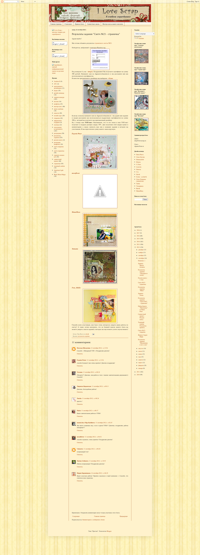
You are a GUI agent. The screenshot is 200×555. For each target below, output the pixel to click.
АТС (55, 84)
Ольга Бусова (140, 157)
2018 (138, 230)
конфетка (57, 104)
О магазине (68, 24)
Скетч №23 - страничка (142, 283)
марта (140, 363)
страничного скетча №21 (103, 43)
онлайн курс (58, 116)
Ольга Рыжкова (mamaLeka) (141, 180)
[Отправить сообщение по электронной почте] (93, 334)
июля (140, 351)
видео (56, 90)
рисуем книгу (58, 140)
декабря (141, 250)
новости (56, 113)
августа (140, 348)
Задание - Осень (141, 294)
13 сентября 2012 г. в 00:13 (100, 386)
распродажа (57, 133)
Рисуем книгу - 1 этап (143, 279)
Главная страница (55, 24)
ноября (140, 252)
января (140, 368)
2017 (138, 233)
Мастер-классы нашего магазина (112, 24)
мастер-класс (58, 106)
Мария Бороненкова (84, 473)
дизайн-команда (59, 93)
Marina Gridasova (82, 461)
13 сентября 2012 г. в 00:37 (89, 410)
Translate (141, 38)
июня (140, 354)
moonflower (76, 173)
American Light (58, 170)
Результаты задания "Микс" (141, 289)
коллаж (56, 101)
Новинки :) (141, 261)
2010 (138, 375)
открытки (57, 118)
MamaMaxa (76, 212)
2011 (138, 372)
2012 (138, 247)
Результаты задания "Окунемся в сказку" (143, 272)
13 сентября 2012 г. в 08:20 (92, 449)
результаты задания (83, 336)
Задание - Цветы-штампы (141, 265)
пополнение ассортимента (58, 128)
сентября (141, 258)
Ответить (80, 354)
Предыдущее (124, 516)
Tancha (79, 398)
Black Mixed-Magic (60, 174)
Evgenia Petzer (77, 133)
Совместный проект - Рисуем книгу (142, 316)
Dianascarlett (140, 159)
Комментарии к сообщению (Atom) (93, 520)
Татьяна (75, 249)
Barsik (138, 188)
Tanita (138, 184)
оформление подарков (58, 121)
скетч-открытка (59, 147)
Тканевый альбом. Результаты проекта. (142, 324)
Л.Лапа (138, 164)
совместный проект (57, 160)
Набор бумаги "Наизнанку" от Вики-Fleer (143, 308)
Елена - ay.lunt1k (141, 177)
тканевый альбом (59, 166)
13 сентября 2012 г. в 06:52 (93, 437)
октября (141, 255)
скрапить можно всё (59, 156)
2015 (138, 239)
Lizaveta (138, 167)
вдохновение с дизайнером (58, 87)
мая (139, 357)
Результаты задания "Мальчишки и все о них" (143, 342)
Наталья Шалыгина (83, 348)
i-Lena (110, 78)
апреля (140, 360)
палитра (56, 125)
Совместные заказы (93, 24)
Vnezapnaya (139, 186)
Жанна (138, 162)
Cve (137, 172)
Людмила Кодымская (84, 386)
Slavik (138, 174)
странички (57, 164)
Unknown (80, 449)
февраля (141, 365)
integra (90, 71)
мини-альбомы (58, 109)
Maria (79, 410)
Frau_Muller (76, 288)
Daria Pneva (139, 154)
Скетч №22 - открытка (142, 331)
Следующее (76, 516)
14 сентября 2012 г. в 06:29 (99, 473)
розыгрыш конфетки (57, 143)
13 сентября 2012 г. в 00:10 (91, 372)
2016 (138, 236)
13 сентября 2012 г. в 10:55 (97, 461)
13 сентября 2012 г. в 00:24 (90, 398)
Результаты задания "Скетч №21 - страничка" (143, 300)
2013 (138, 244)
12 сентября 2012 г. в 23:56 (99, 348)
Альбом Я (57, 81)
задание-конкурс (59, 97)
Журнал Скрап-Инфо (143, 336)
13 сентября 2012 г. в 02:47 (104, 423)
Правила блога (79, 24)
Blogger (109, 531)
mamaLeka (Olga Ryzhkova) (86, 422)
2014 (138, 241)
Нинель (138, 169)
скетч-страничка (59, 151)
